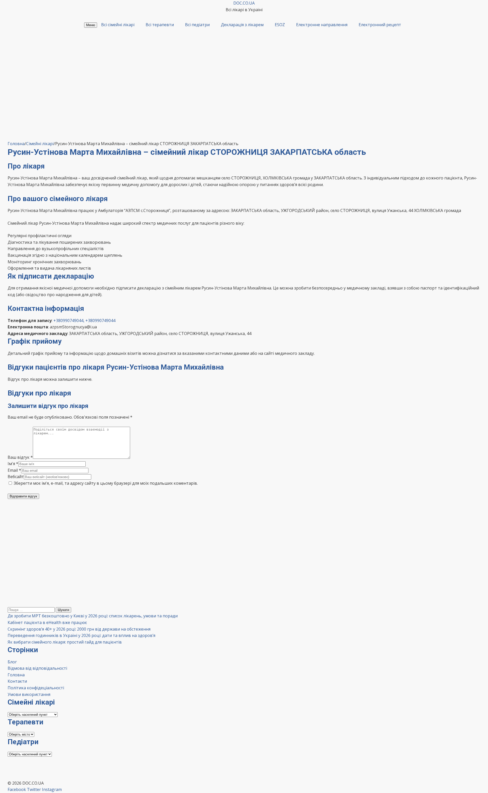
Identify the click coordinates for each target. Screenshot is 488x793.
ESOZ (280, 24)
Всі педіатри (197, 24)
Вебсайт (16, 476)
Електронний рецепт (380, 24)
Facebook (17, 789)
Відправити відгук (23, 496)
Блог (12, 662)
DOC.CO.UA (244, 3)
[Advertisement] (244, 102)
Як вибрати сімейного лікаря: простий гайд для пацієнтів (65, 642)
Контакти (17, 681)
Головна (16, 675)
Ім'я (13, 463)
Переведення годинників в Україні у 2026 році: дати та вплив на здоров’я (81, 635)
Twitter (34, 789)
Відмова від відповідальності (37, 668)
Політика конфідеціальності (36, 688)
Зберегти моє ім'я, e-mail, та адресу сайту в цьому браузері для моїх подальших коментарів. (106, 483)
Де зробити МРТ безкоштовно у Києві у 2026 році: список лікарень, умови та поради (93, 616)
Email (14, 470)
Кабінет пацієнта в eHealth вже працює (47, 622)
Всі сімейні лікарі (117, 24)
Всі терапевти (160, 24)
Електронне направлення (321, 24)
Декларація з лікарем (242, 24)
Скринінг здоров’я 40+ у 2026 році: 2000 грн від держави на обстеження (79, 629)
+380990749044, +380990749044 (84, 320)
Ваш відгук (20, 457)
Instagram (52, 789)
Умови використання (29, 694)
